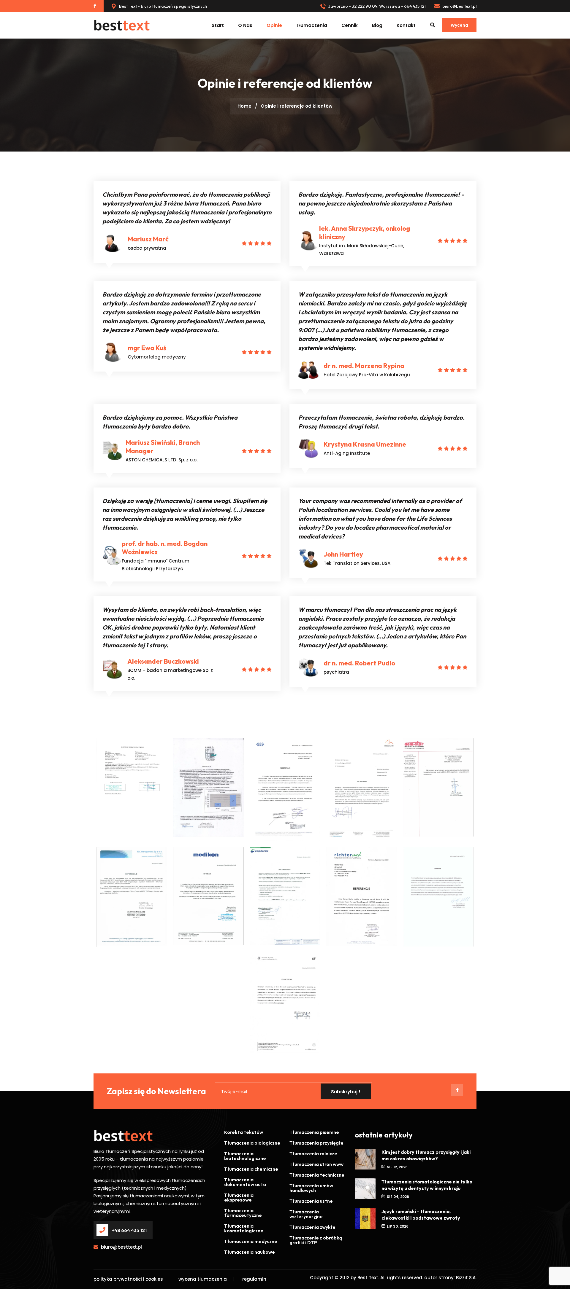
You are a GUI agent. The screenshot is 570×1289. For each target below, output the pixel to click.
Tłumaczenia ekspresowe (239, 1197)
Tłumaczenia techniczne (316, 1174)
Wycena (459, 25)
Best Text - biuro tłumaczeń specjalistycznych (162, 6)
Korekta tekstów (243, 1132)
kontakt (406, 25)
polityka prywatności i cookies (128, 1279)
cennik (349, 25)
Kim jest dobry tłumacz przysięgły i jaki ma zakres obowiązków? (426, 1155)
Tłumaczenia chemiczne (251, 1169)
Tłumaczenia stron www (316, 1164)
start (218, 25)
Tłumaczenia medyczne (250, 1241)
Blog (377, 25)
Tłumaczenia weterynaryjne (306, 1214)
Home (244, 106)
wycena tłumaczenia (202, 1279)
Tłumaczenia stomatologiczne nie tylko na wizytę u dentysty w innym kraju (426, 1185)
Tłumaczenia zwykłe (312, 1227)
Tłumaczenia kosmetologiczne (243, 1228)
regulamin (254, 1279)
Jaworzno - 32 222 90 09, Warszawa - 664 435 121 (376, 6)
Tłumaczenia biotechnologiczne (245, 1156)
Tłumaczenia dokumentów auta (245, 1182)
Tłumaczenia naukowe (249, 1252)
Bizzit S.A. (466, 1277)
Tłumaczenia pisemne (314, 1132)
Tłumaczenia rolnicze (313, 1153)
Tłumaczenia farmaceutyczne (243, 1213)
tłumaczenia (311, 25)
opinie (274, 25)
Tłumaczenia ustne (311, 1201)
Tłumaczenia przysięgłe (316, 1142)
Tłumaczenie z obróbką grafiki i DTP (315, 1240)
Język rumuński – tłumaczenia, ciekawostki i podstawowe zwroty (420, 1214)
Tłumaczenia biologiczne (252, 1142)
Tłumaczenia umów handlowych (311, 1188)
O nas (245, 25)
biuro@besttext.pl (458, 6)
